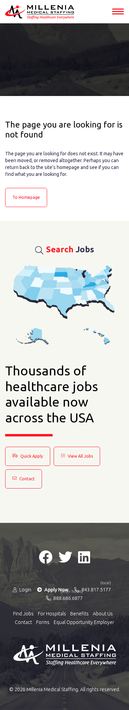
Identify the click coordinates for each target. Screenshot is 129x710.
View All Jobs (80, 456)
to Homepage (26, 197)
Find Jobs (23, 613)
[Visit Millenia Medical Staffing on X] (65, 557)
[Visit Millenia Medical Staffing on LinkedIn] (84, 557)
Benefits (79, 613)
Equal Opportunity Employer (84, 622)
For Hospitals (52, 613)
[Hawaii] (97, 336)
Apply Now (55, 589)
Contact (26, 479)
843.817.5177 (95, 589)
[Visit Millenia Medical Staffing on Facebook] (46, 557)
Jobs (70, 249)
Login (24, 589)
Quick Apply (31, 456)
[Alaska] (32, 336)
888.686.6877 (67, 598)
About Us (103, 613)
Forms (43, 622)
